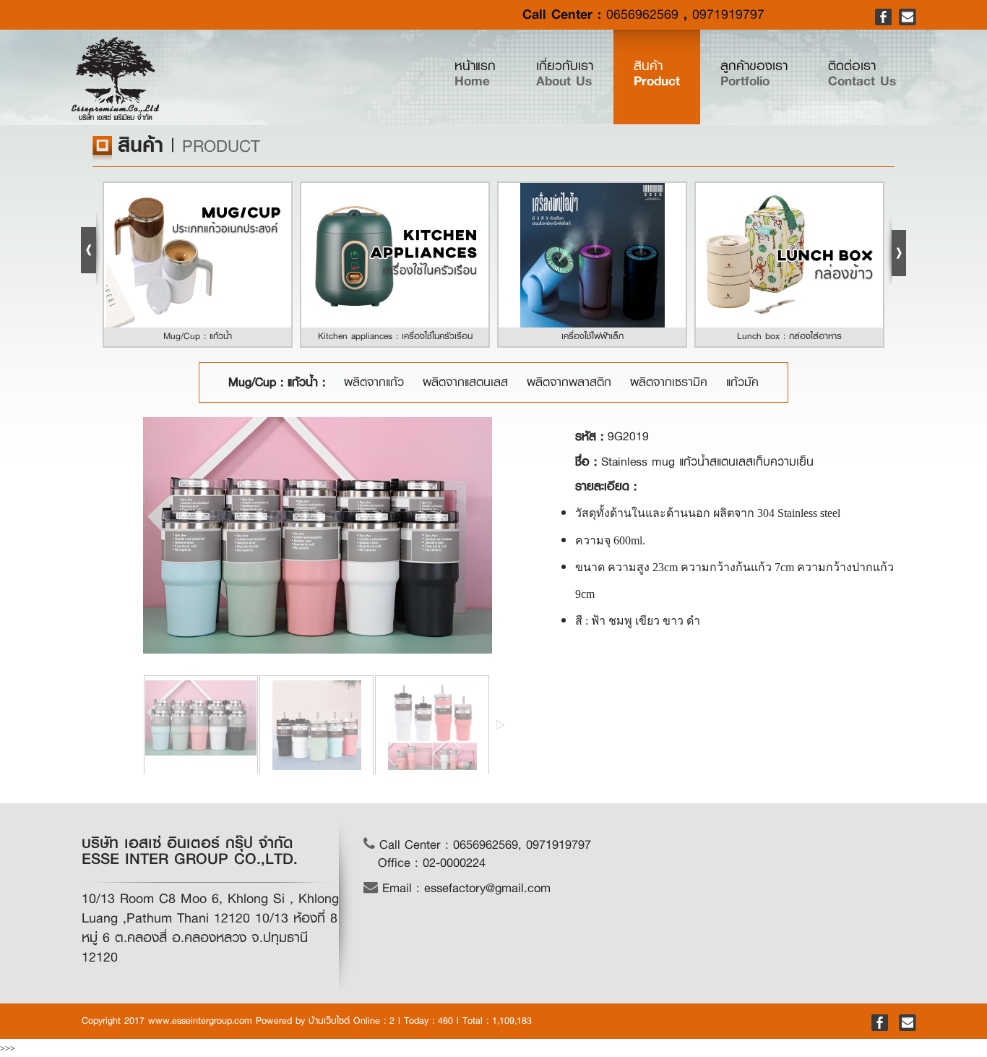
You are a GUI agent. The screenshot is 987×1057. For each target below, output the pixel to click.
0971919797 (728, 14)
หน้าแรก (485, 73)
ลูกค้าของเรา (754, 74)
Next (896, 248)
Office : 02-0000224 (432, 863)
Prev (91, 248)
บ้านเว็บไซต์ (329, 1020)
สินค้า (657, 74)
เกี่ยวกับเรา (564, 74)
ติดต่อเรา (862, 74)
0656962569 (642, 14)
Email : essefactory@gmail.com (464, 888)
